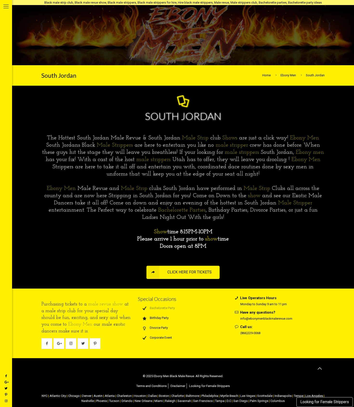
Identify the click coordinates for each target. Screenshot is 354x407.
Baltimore (192, 396)
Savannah (184, 401)
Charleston (124, 396)
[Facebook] (6, 376)
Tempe (298, 396)
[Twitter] (6, 388)
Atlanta (110, 396)
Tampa (219, 401)
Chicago (74, 396)
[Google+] (6, 382)
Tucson (114, 401)
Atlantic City (58, 396)
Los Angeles (314, 396)
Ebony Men (288, 75)
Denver (87, 396)
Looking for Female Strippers (324, 402)
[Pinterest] (6, 394)
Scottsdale (264, 396)
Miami (158, 401)
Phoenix (101, 401)
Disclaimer (177, 386)
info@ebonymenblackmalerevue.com (266, 318)
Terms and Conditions (151, 386)
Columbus (277, 401)
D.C (229, 401)
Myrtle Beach (229, 396)
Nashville (87, 401)
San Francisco (203, 401)
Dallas (152, 396)
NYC (44, 396)
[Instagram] (6, 401)
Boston (164, 396)
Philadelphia (209, 396)
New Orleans (143, 401)
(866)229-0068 (250, 333)
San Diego (240, 401)
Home (266, 75)
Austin (98, 396)
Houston (140, 396)
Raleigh (170, 401)
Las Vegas (247, 396)
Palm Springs (259, 401)
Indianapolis (283, 396)
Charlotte (177, 396)
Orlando (126, 401)
